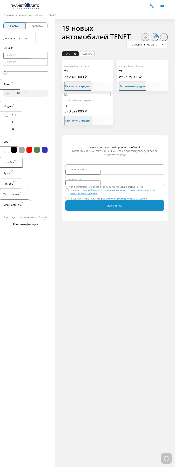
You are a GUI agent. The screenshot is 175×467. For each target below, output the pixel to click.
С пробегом (36, 26)
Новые (14, 26)
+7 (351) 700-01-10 (151, 6)
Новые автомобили (31, 15)
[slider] (5, 72)
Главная (8, 15)
